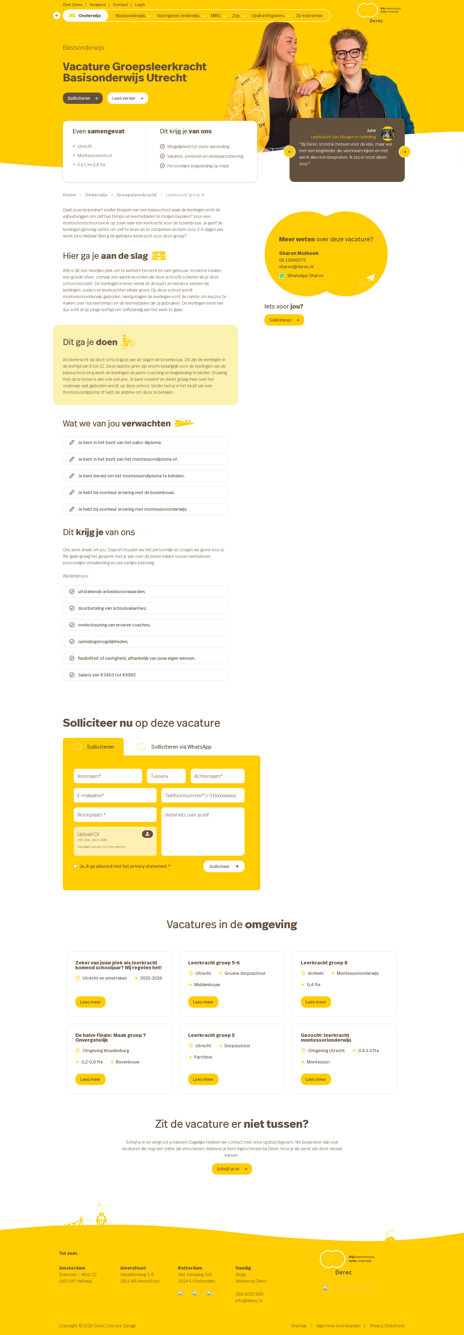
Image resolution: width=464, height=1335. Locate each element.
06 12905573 (292, 260)
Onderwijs (90, 16)
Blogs (241, 1274)
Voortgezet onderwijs (178, 15)
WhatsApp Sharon (305, 275)
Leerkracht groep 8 (324, 962)
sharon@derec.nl (296, 266)
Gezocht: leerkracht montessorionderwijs (326, 1037)
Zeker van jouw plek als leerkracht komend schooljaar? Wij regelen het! (118, 965)
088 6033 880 (249, 1294)
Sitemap (299, 1325)
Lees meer (90, 1002)
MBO (216, 15)
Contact (120, 4)
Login (140, 4)
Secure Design (122, 1325)
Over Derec (73, 4)
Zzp (236, 15)
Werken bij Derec (251, 1281)
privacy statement (148, 866)
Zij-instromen (309, 15)
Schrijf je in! (228, 1169)
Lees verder (124, 98)
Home (69, 195)
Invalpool (98, 4)
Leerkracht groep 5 (211, 1035)
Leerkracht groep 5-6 (214, 962)
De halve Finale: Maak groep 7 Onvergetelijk (110, 1037)
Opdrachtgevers (267, 15)
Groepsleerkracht (137, 195)
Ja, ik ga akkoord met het (125, 866)
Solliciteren (79, 98)
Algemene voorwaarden (338, 1325)
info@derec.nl (249, 1300)
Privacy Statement (387, 1325)
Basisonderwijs (130, 15)
